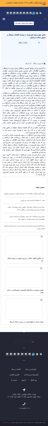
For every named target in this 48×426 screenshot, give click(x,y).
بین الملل (33, 380)
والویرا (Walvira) (7, 422)
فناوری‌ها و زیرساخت (31, 375)
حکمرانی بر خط (30, 369)
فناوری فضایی (14, 375)
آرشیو (24, 380)
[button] (4, 19)
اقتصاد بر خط (16, 369)
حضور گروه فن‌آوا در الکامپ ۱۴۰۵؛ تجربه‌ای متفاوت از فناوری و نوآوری (26, 3)
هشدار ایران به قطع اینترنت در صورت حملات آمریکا (26, 322)
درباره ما (14, 380)
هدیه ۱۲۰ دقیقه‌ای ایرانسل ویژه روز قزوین (33, 200)
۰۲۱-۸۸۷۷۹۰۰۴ (24, 408)
